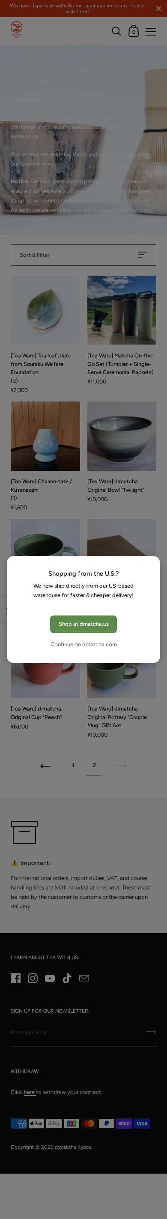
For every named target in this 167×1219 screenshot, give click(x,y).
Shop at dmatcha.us (84, 624)
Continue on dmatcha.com (84, 644)
